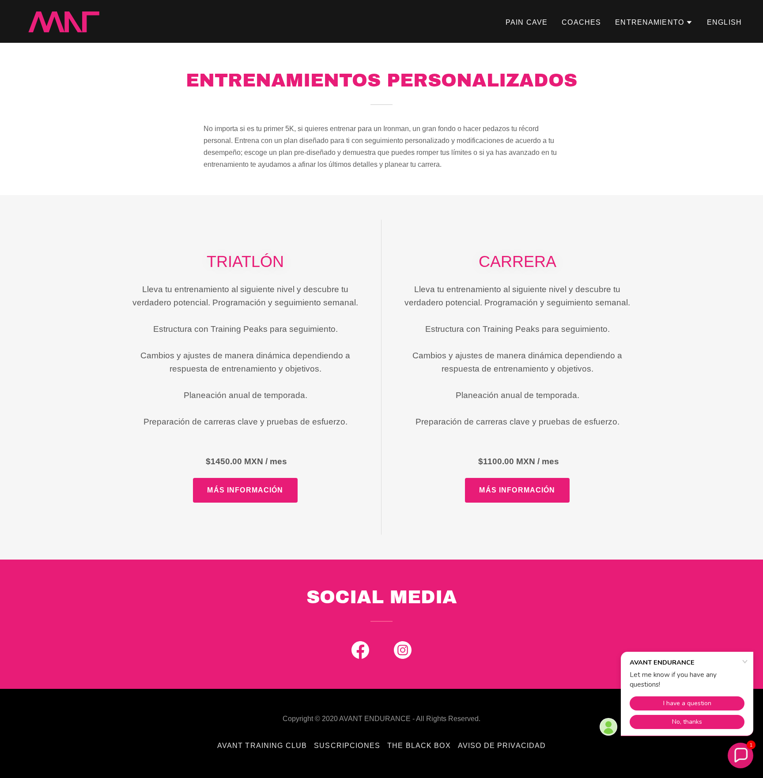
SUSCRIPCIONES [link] (347, 745)
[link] (63, 20)
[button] (654, 22)
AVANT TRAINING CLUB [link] (262, 745)
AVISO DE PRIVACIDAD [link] (502, 745)
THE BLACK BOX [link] (419, 745)
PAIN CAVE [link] (527, 22)
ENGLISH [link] (724, 22)
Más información (245, 490)
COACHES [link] (581, 22)
